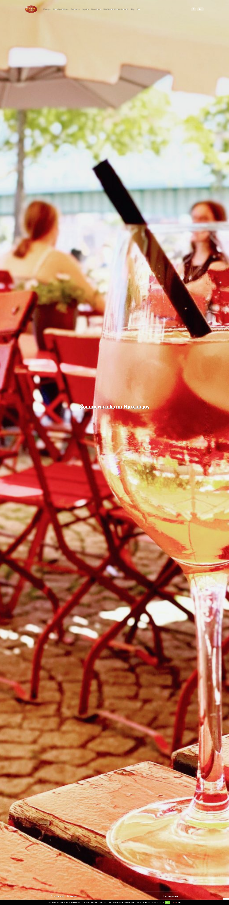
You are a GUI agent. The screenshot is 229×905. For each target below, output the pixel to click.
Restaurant (74, 9)
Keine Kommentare (171, 896)
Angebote (85, 9)
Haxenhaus (31, 9)
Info (179, 902)
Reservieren (95, 9)
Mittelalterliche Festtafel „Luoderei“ (116, 9)
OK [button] (167, 902)
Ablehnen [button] (174, 902)
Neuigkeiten (73, 896)
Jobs (138, 9)
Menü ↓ (46, 9)
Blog (132, 9)
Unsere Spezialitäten (60, 9)
